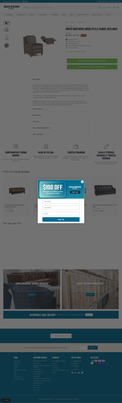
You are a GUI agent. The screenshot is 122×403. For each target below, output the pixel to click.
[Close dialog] (82, 181)
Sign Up (61, 219)
